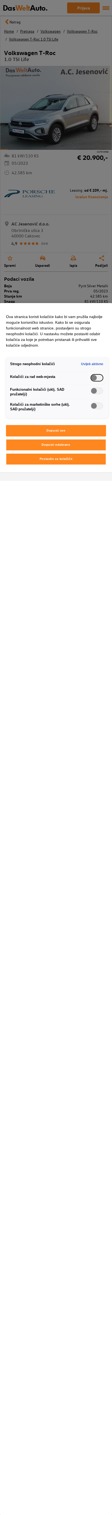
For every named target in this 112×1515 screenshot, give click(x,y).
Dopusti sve (55, 430)
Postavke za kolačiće (56, 458)
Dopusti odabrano (56, 444)
